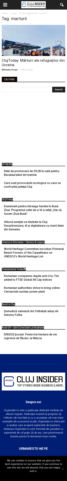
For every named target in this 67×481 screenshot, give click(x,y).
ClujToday (7, 199)
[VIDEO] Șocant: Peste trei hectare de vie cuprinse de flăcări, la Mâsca (30, 336)
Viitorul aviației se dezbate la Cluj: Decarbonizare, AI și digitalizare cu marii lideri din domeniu (34, 225)
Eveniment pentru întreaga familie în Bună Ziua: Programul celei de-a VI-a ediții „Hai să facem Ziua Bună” (33, 210)
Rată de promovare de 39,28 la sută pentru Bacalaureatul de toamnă (31, 173)
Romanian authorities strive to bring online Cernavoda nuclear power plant (32, 289)
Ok (33, 475)
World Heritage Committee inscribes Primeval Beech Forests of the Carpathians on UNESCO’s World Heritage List (34, 252)
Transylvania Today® (14, 269)
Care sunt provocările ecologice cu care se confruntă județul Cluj (32, 184)
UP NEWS (7, 164)
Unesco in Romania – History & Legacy (23, 242)
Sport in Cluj (8, 304)
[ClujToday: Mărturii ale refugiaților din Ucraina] (33, 40)
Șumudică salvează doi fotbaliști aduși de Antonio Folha (31, 313)
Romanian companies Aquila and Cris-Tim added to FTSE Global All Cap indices (31, 277)
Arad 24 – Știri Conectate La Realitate (23, 327)
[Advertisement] (33, 128)
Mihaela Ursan (10, 69)
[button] (62, 5)
